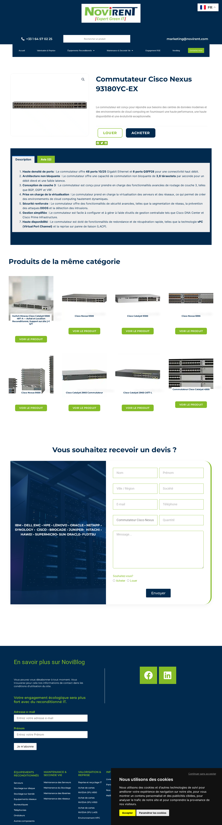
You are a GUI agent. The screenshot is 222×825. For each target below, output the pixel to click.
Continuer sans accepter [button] (202, 773)
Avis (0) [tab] (46, 159)
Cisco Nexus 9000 (31, 392)
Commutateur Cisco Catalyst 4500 (191, 389)
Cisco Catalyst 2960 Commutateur (84, 392)
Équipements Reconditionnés (26, 773)
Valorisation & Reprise (89, 773)
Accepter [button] (127, 812)
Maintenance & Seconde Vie (55, 773)
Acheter (120, 580)
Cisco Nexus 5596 (191, 316)
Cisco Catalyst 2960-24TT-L (137, 392)
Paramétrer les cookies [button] (152, 812)
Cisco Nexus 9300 (84, 316)
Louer (133, 580)
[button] (83, 79)
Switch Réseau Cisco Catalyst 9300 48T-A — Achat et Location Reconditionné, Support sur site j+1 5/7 (31, 320)
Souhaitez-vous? (123, 576)
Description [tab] (23, 159)
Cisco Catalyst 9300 (137, 316)
